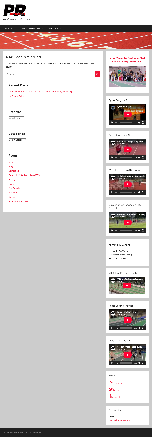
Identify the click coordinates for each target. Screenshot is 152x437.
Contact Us (14, 171)
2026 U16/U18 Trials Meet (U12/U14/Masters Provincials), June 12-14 (40, 92)
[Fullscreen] (143, 122)
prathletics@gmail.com (119, 420)
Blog (11, 166)
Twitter (116, 390)
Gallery (12, 179)
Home (11, 184)
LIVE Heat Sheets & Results (30, 28)
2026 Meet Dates (16, 96)
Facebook (115, 397)
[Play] (112, 122)
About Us (13, 162)
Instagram (117, 383)
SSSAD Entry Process (18, 201)
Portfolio (13, 192)
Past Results (55, 28)
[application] (127, 114)
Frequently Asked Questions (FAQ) (24, 175)
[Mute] (139, 122)
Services (12, 197)
